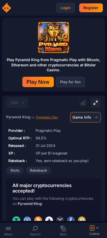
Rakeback (38, 170)
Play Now (38, 82)
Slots (14, 170)
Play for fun (70, 82)
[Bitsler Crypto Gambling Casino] (7, 8)
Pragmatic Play (47, 117)
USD (14, 102)
